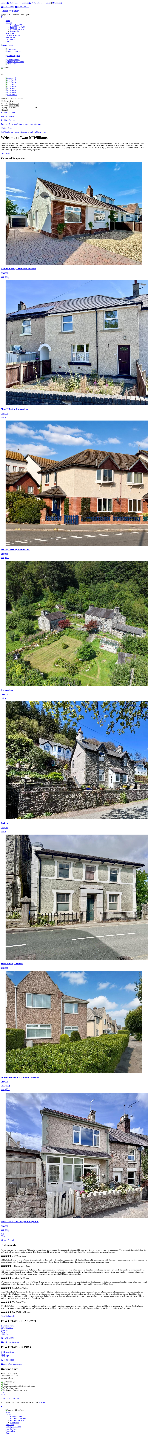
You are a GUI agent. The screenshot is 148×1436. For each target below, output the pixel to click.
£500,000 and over (17, 29)
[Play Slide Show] (13, 60)
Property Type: (6, 108)
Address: (4, 99)
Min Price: (5, 101)
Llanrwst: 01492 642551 (32, 3)
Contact (8, 42)
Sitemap (16, 1398)
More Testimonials (7, 1316)
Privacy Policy (6, 1398)
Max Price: (5, 103)
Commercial (14, 31)
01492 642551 (23, 7)
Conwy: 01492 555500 (10, 3)
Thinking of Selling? (13, 35)
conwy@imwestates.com (12, 1364)
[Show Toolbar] (7, 45)
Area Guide (10, 33)
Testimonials (10, 39)
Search (48, 3)
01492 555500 (8, 7)
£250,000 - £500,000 (18, 27)
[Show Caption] (12, 49)
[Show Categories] (13, 56)
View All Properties (8, 1240)
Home (8, 21)
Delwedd (42, 1402)
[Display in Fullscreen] (15, 62)
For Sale (9, 23)
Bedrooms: (5, 105)
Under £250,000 (16, 25)
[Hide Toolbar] (11, 64)
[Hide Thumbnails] (13, 52)
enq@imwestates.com (11, 1342)
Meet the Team (11, 37)
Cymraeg (58, 3)
